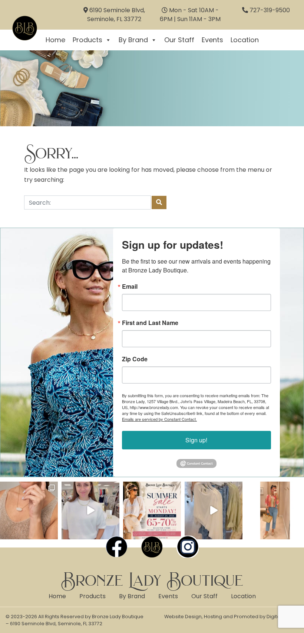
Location (245, 39)
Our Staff (179, 39)
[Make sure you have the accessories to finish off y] (29, 510)
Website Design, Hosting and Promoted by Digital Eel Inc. (231, 616)
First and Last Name (150, 323)
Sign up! (196, 440)
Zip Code (135, 359)
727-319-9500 (270, 10)
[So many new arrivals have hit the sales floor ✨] (213, 510)
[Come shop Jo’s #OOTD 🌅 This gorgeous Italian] (275, 510)
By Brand (133, 39)
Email (130, 286)
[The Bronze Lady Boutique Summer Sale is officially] (152, 510)
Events (212, 39)
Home (57, 596)
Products (87, 39)
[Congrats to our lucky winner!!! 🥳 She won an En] (90, 510)
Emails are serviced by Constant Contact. (159, 419)
